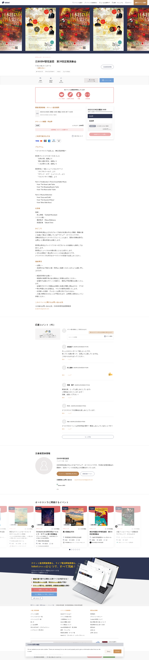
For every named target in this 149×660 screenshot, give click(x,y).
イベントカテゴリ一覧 (37, 616)
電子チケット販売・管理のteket (38, 605)
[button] (69, 549)
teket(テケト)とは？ (65, 614)
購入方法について (79, 136)
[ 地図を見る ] (41, 68)
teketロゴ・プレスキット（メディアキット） (72, 635)
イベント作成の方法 (65, 616)
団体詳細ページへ (87, 473)
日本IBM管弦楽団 (63, 458)
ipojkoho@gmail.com (42, 309)
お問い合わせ (94, 632)
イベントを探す (35, 614)
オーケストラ (47, 57)
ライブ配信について (65, 624)
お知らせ (92, 630)
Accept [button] (117, 651)
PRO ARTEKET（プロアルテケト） (40, 627)
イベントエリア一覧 (36, 619)
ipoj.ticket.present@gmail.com (84, 479)
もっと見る (88, 437)
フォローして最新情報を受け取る (68, 473)
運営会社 (92, 627)
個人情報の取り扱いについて (98, 622)
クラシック (38, 57)
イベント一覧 (51, 605)
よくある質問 (34, 624)
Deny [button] (108, 651)
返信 (63, 359)
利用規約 (92, 614)
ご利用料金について (65, 619)
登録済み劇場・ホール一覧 (67, 632)
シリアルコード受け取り (37, 630)
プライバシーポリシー (96, 616)
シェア (69, 359)
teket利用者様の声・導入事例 (68, 627)
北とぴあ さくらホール (55, 657)
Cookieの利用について (96, 619)
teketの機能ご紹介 (65, 622)
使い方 (32, 622)
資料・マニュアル (65, 630)
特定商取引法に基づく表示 (97, 624)
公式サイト (61, 486)
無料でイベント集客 (140, 2)
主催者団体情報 (107, 67)
